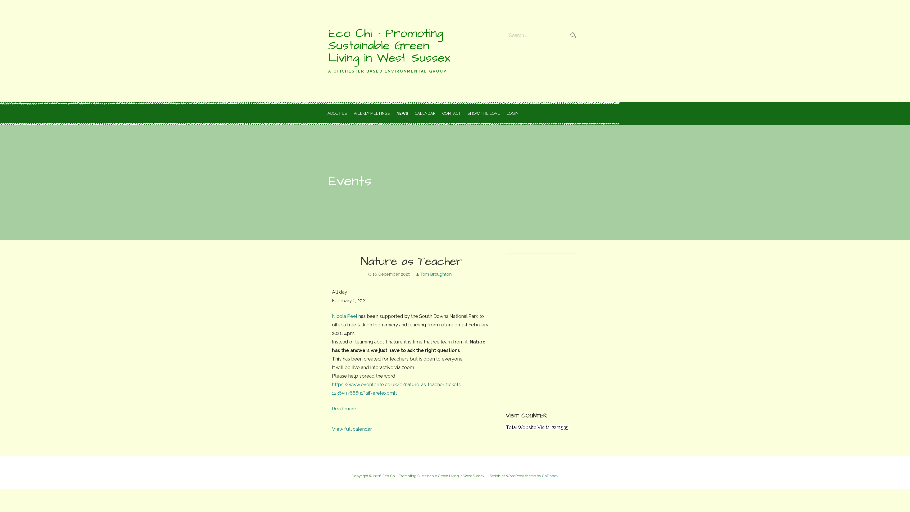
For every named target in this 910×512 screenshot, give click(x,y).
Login (512, 113)
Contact (451, 113)
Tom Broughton (436, 274)
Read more (344, 408)
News (402, 113)
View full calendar (352, 429)
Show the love (484, 113)
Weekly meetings (372, 113)
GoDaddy (550, 476)
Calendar (425, 113)
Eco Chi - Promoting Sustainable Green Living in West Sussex (389, 46)
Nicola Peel (344, 316)
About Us (337, 113)
